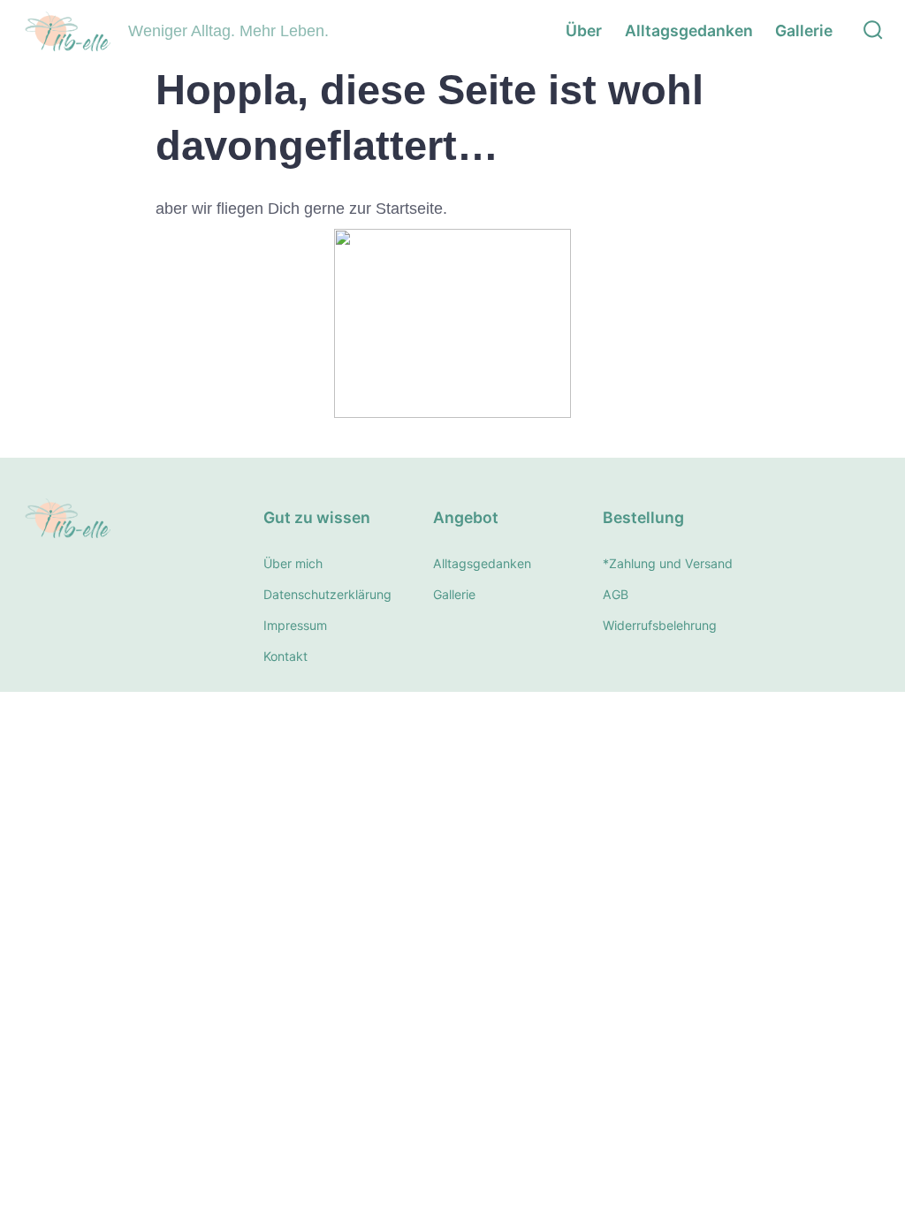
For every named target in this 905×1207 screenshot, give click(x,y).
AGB (615, 594)
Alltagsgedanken (689, 30)
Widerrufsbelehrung (660, 625)
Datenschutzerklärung (327, 594)
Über (584, 30)
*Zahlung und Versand (668, 563)
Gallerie (804, 30)
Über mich (293, 563)
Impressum (295, 625)
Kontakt (285, 656)
